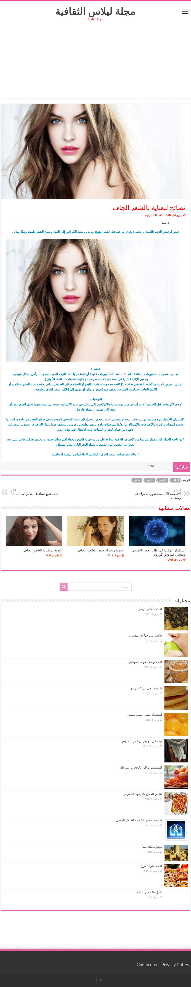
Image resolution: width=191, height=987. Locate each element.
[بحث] (64, 587)
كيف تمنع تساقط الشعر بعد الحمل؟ (34, 492)
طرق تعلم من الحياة (149, 892)
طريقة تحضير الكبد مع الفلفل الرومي (139, 820)
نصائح (137, 480)
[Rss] (101, 980)
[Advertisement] (95, 65)
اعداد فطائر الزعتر (150, 609)
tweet (165, 223)
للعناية (150, 480)
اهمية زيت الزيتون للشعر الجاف (100, 550)
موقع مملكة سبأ (152, 846)
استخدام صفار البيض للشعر (145, 714)
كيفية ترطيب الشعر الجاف (42, 550)
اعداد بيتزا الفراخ (151, 866)
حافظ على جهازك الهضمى (145, 635)
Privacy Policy (175, 964)
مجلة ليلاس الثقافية (95, 11)
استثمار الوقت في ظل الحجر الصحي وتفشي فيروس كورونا (158, 552)
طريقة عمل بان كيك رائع (146, 688)
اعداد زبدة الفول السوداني (145, 662)
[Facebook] (97, 980)
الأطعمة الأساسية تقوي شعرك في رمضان (157, 494)
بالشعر (162, 480)
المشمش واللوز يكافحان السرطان (140, 767)
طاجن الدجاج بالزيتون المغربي (143, 794)
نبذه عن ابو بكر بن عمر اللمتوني (142, 741)
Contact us (147, 964)
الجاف (176, 480)
